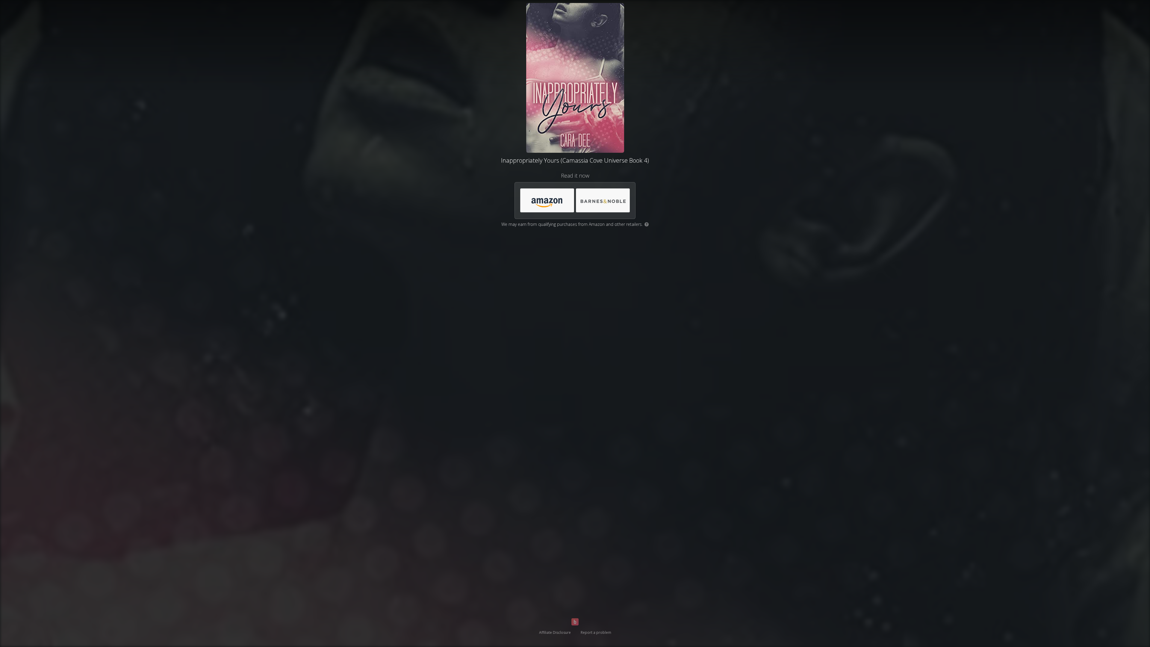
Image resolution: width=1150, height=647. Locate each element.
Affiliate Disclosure (555, 632)
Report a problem (596, 632)
